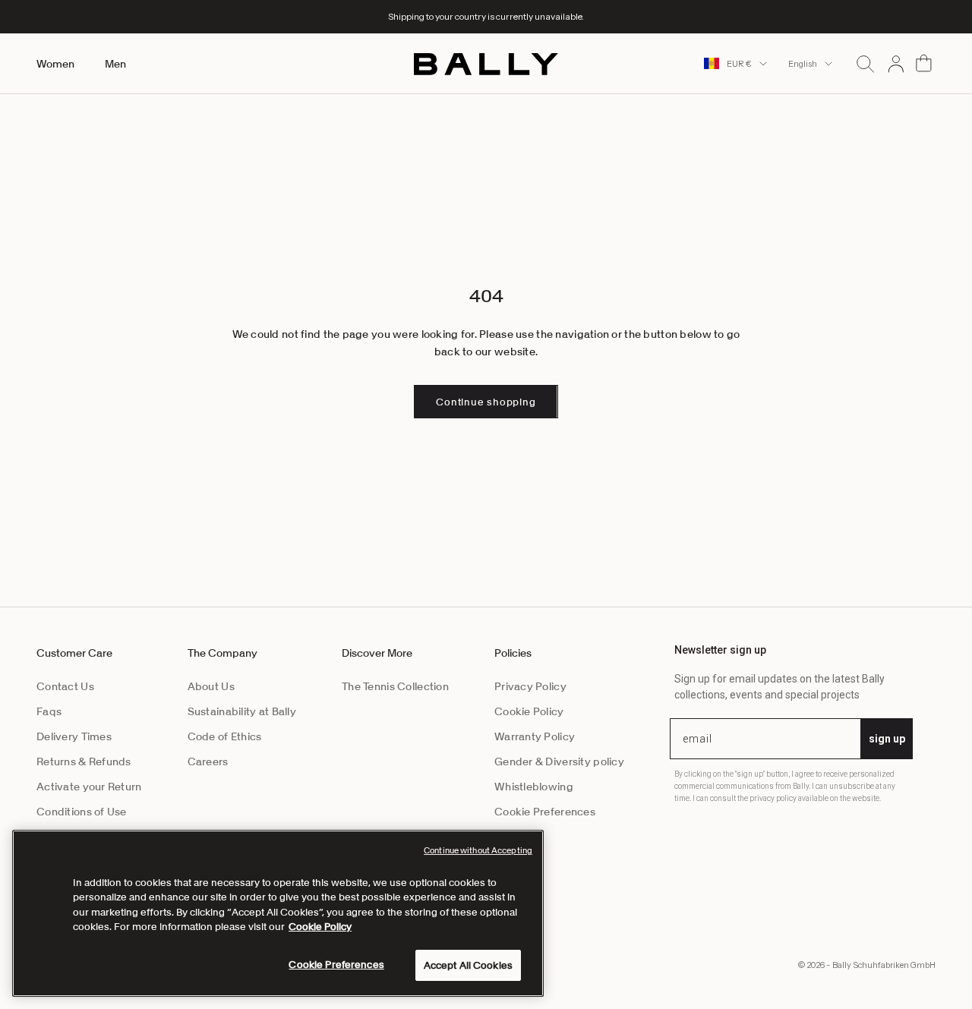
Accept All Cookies (468, 965)
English (802, 63)
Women (55, 64)
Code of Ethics (225, 736)
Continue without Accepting (478, 850)
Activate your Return (89, 786)
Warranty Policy (534, 736)
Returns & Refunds (83, 761)
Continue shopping (485, 402)
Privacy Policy (530, 686)
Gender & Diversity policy (559, 761)
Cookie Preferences (544, 811)
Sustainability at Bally (242, 711)
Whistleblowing (533, 786)
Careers (208, 761)
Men (115, 64)
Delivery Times (74, 736)
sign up (887, 739)
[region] (278, 913)
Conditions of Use (81, 811)
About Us (211, 686)
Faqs (49, 711)
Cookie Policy (529, 711)
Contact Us (65, 686)
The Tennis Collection (395, 686)
